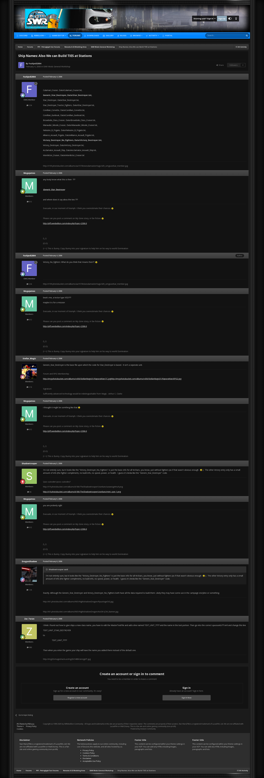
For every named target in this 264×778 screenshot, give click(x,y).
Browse (137, 35)
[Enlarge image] (96, 262)
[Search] (246, 35)
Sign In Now (186, 697)
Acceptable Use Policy (92, 761)
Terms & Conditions (91, 755)
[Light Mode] (236, 18)
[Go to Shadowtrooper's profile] (29, 476)
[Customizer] (230, 18)
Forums (76, 35)
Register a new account (77, 697)
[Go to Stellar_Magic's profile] (29, 371)
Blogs (123, 35)
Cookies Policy (89, 753)
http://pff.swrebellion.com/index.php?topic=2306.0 (65, 223)
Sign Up (222, 18)
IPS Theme (21, 724)
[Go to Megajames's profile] (29, 185)
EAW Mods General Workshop (56, 66)
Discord (23, 35)
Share (221, 65)
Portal (168, 35)
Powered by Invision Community (143, 729)
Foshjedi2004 (29, 76)
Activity (152, 35)
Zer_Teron (29, 618)
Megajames (29, 173)
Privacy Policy (31, 726)
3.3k (30, 105)
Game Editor (58, 35)
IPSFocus (31, 724)
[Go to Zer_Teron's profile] (29, 631)
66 (30, 492)
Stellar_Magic (29, 358)
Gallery (109, 35)
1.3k (30, 590)
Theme (20, 726)
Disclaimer (87, 758)
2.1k (30, 387)
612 (30, 201)
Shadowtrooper (29, 463)
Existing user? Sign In (204, 18)
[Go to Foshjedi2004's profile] (21, 65)
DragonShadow (29, 561)
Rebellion (39, 35)
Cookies (20, 729)
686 (30, 647)
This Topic (237, 35)
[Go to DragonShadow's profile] (29, 574)
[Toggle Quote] (47, 569)
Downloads (92, 35)
